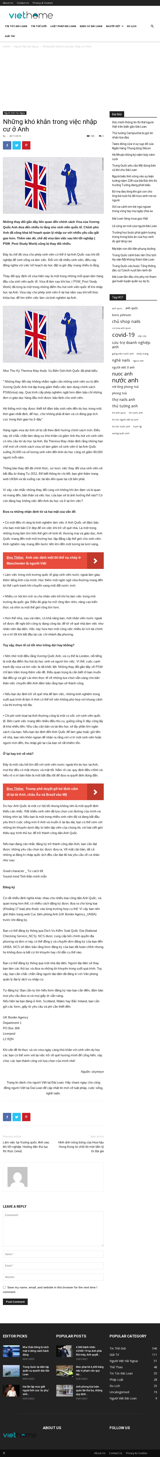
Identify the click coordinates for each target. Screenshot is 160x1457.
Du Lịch (131, 26)
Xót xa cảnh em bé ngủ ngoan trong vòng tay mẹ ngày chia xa (132, 209)
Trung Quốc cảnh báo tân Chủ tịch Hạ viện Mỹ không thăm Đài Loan (134, 257)
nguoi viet (138, 360)
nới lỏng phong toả (125, 386)
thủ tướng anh (125, 406)
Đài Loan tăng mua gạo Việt (130, 218)
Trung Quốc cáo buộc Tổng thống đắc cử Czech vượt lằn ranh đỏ (134, 268)
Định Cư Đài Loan (91, 26)
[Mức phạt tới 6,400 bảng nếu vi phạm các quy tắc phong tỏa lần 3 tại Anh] (64, 1371)
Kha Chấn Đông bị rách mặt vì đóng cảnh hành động (36, 1351)
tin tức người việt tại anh (125, 419)
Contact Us (23, 2)
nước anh (125, 380)
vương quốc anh (120, 433)
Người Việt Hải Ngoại (26, 46)
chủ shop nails (126, 321)
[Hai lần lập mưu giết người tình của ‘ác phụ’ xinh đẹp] (11, 1390)
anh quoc (117, 308)
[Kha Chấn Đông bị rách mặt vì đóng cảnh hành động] (11, 1351)
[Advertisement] (80, 80)
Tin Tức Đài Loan (16, 26)
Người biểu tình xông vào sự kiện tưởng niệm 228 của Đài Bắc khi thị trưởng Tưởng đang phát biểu (134, 181)
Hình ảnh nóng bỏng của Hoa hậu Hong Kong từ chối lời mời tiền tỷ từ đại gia (81, 1147)
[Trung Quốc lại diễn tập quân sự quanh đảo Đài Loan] (11, 1371)
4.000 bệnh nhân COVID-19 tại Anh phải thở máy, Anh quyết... (89, 1351)
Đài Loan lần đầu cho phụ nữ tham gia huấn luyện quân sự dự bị (134, 279)
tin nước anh (136, 412)
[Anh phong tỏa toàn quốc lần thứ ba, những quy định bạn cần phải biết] (64, 1390)
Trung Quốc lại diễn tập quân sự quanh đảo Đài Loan (36, 1371)
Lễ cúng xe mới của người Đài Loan (134, 226)
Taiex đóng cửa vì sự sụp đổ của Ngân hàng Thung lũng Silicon (133, 146)
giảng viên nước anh (123, 353)
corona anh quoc (121, 328)
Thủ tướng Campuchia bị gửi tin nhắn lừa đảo (132, 135)
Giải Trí (10, 36)
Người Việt (113, 26)
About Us (8, 2)
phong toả (119, 393)
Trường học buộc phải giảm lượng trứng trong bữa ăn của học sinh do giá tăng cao (134, 237)
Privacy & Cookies (43, 2)
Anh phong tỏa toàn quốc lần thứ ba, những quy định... (89, 1390)
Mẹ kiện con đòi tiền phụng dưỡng (133, 248)
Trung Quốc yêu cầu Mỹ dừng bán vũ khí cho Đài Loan (134, 168)
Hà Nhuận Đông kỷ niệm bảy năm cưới (133, 157)
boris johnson (121, 315)
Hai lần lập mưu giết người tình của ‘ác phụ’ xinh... (36, 1390)
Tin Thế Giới (39, 26)
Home (6, 46)
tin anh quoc (119, 412)
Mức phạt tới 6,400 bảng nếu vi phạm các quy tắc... (90, 1371)
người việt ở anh (123, 367)
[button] (152, 26)
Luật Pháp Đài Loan (63, 26)
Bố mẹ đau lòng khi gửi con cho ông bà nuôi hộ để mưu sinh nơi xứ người (134, 196)
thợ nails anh (123, 399)
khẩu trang (142, 353)
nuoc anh (122, 374)
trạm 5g (137, 426)
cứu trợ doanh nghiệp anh (131, 344)
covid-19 (123, 334)
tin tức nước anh (121, 426)
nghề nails (121, 360)
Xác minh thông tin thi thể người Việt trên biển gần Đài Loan (133, 124)
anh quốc (131, 308)
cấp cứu (142, 336)
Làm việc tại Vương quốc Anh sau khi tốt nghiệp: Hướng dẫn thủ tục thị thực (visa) (26, 1147)
